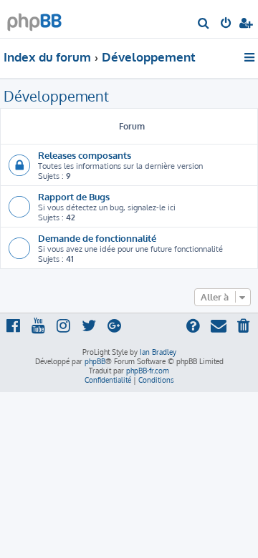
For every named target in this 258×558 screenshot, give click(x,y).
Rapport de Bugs (74, 196)
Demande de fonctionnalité (97, 238)
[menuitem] (203, 24)
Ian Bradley (158, 352)
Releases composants (84, 155)
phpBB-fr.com (147, 370)
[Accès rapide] (250, 57)
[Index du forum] (34, 18)
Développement (56, 96)
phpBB (95, 361)
